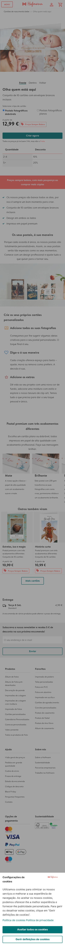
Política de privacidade (39, 920)
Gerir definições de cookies (33, 939)
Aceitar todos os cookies (32, 929)
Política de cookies (14, 920)
